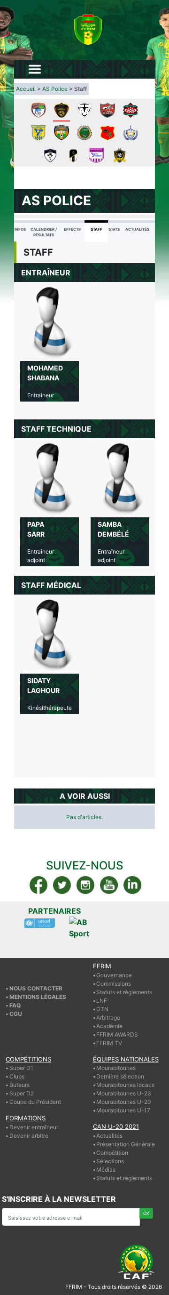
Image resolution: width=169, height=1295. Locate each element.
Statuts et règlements (124, 992)
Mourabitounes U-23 (123, 1093)
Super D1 (21, 1067)
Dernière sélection (120, 1076)
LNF (101, 1000)
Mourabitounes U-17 (123, 1110)
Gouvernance (114, 975)
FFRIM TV (109, 1042)
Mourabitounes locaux (125, 1084)
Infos (20, 229)
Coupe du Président (35, 1101)
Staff (96, 229)
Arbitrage (108, 1017)
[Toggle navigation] (35, 69)
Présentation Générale (125, 1144)
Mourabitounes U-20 (123, 1101)
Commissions (113, 983)
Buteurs (19, 1084)
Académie (109, 1026)
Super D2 (21, 1093)
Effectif (73, 229)
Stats (114, 229)
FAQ (15, 1005)
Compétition (112, 1152)
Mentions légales (37, 996)
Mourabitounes (116, 1067)
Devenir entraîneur (33, 1127)
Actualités (137, 229)
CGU (15, 1013)
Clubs (16, 1076)
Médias (105, 1169)
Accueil (26, 88)
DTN (102, 1009)
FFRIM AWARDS (117, 1034)
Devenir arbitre (28, 1135)
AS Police (55, 88)
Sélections (110, 1161)
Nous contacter (35, 988)
